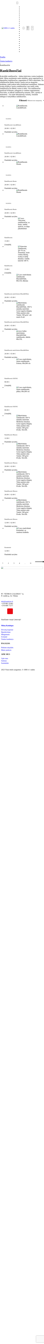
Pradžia (2, 57)
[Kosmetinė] (24, 535)
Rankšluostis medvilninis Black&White (17, 294)
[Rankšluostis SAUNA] (24, 366)
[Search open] (23, 28)
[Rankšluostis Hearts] (24, 169)
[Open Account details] (32, 28)
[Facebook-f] (4, 611)
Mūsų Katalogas (7, 626)
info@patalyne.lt (7, 601)
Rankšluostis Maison (11, 435)
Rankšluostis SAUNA (11, 378)
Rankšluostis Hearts (11, 181)
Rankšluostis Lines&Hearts (13, 125)
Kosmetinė (8, 547)
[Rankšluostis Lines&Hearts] (24, 113)
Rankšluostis (8, 237)
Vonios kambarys (6, 61)
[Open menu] (17, 3)
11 (30, 563)
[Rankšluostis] (24, 225)
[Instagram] (10, 611)
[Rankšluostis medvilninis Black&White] (24, 282)
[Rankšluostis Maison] (24, 422)
